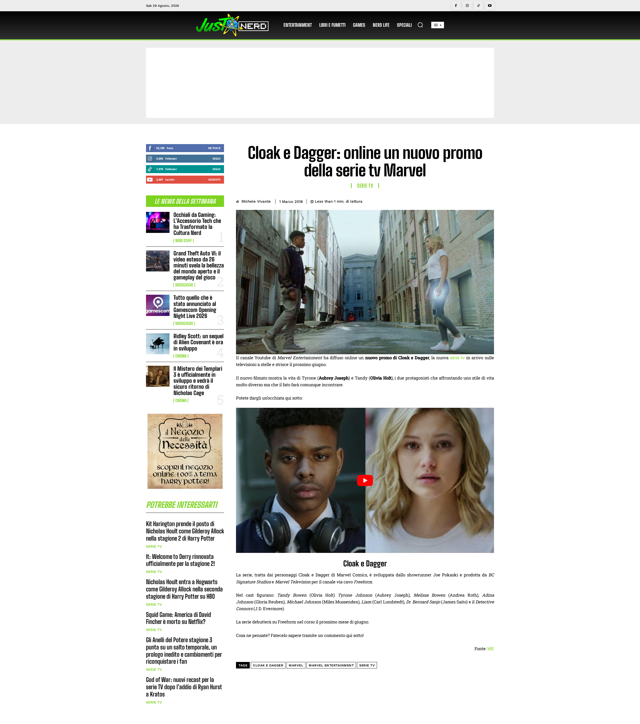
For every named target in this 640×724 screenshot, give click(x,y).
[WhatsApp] (477, 201)
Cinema (180, 356)
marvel (296, 665)
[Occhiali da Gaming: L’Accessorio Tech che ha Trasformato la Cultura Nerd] (158, 222)
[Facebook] (456, 5)
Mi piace (214, 148)
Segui (216, 158)
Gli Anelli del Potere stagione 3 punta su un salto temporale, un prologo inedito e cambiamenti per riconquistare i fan (184, 650)
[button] (420, 25)
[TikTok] (478, 5)
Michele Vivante (256, 201)
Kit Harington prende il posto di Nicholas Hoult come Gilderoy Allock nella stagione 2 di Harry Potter (185, 531)
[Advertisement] (320, 83)
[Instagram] (467, 5)
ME (490, 648)
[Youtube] (489, 5)
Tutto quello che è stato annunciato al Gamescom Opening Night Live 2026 (195, 306)
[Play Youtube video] (365, 480)
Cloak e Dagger (268, 665)
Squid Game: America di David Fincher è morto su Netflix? (178, 618)
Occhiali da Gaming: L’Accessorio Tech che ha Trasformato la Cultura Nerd (197, 223)
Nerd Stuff (183, 241)
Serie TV (154, 546)
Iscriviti (214, 179)
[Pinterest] (465, 201)
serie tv (457, 357)
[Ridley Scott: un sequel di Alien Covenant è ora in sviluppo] (158, 343)
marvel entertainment (331, 665)
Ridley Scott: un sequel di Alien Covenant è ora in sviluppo (199, 342)
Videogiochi (184, 285)
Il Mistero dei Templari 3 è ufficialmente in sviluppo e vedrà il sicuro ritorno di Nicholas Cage (198, 380)
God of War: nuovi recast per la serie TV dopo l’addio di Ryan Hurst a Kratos (184, 687)
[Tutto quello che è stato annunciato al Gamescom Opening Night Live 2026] (158, 305)
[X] (454, 201)
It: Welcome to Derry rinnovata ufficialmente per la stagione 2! (180, 560)
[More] (489, 201)
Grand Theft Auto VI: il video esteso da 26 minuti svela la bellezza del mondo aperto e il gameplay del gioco (199, 265)
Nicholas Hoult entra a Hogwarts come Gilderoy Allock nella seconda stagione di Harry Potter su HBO (184, 589)
